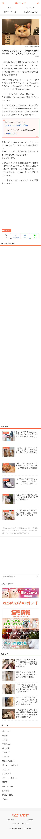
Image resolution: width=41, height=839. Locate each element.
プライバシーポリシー (20, 824)
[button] (37, 576)
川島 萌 (37, 56)
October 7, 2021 (11, 133)
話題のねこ (7, 230)
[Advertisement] (20, 207)
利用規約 (30, 819)
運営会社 (11, 819)
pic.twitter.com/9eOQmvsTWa (16, 125)
